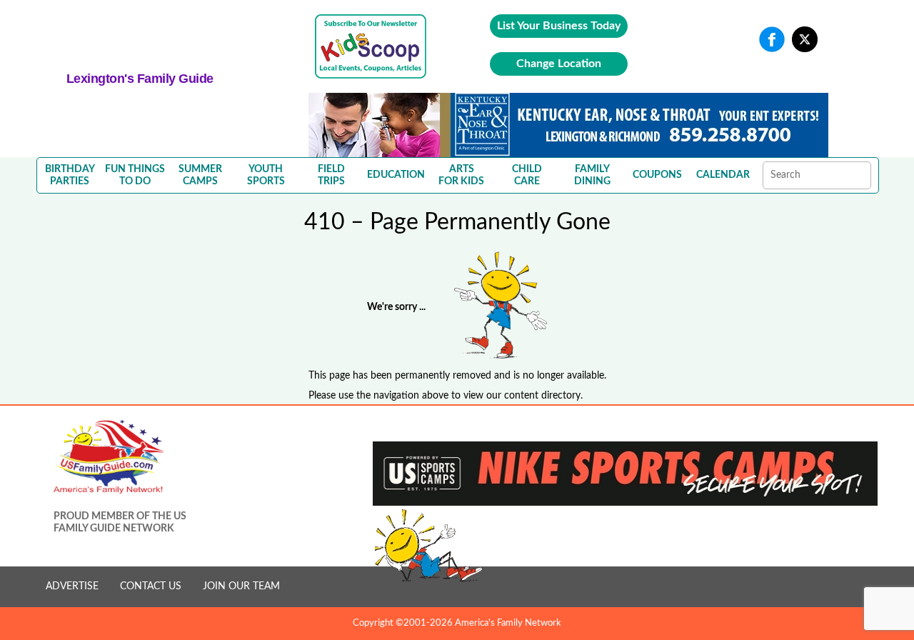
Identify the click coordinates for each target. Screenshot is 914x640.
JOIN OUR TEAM (241, 586)
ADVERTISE (72, 586)
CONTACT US (150, 586)
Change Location (558, 63)
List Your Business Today (559, 25)
